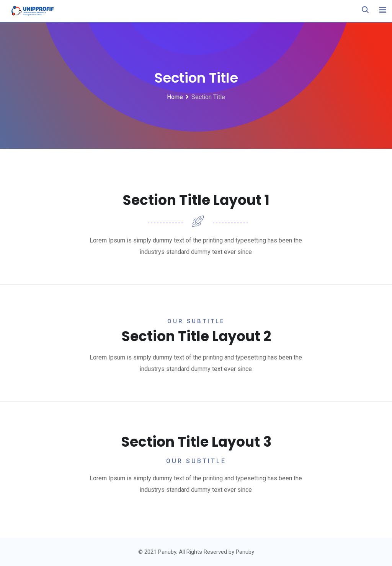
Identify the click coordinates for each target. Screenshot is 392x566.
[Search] (365, 9)
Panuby (245, 551)
